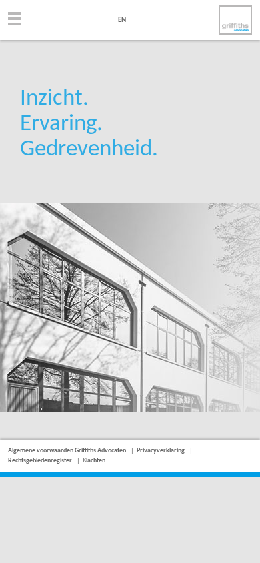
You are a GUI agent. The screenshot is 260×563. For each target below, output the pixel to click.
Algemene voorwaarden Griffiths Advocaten (67, 450)
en (122, 20)
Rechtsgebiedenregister (40, 460)
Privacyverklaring (161, 450)
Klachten (94, 460)
